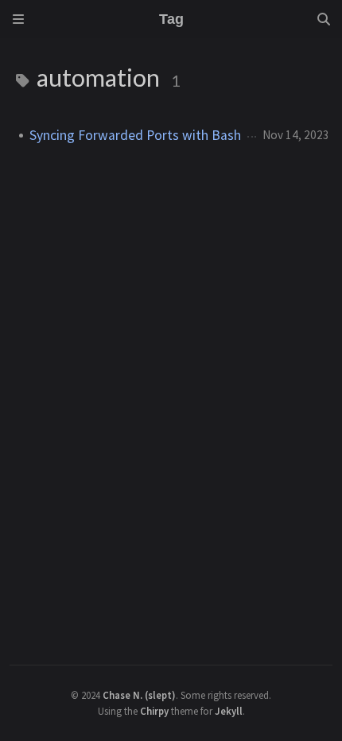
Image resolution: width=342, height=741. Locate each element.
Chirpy (154, 710)
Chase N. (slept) (139, 695)
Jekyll (229, 710)
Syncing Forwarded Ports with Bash (135, 135)
